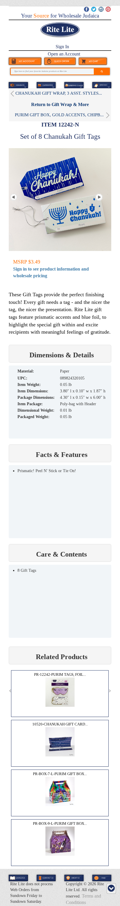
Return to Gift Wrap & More (60, 104)
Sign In (62, 46)
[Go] (102, 71)
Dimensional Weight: (35, 410)
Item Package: (30, 404)
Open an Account (64, 53)
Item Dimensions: (32, 391)
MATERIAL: (25, 371)
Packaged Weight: (33, 417)
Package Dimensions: (36, 397)
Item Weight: (29, 384)
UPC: (22, 378)
